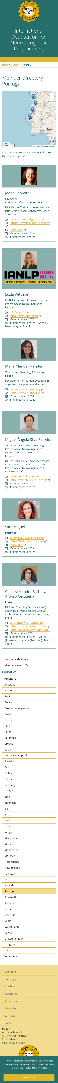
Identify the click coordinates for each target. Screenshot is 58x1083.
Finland (9, 773)
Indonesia (10, 802)
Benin (8, 696)
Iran (7, 808)
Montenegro (12, 850)
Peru (7, 879)
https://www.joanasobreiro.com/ (30, 222)
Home (5, 64)
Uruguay (10, 944)
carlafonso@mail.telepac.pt (26, 622)
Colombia (10, 737)
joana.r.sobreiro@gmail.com (27, 219)
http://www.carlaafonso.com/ (28, 626)
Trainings (10, 979)
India (7, 796)
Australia (10, 684)
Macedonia (11, 838)
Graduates (10, 993)
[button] (32, 110)
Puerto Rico (12, 897)
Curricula (9, 1015)
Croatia (9, 743)
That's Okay (29, 1077)
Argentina (10, 678)
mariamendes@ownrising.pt (27, 389)
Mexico (9, 844)
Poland (9, 885)
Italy (7, 820)
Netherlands (12, 861)
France (9, 779)
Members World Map (17, 665)
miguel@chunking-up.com (25, 476)
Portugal (10, 891)
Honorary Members (16, 659)
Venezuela (11, 956)
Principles (10, 1008)
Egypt (8, 767)
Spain (8, 921)
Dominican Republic (17, 755)
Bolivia (9, 702)
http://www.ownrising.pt (25, 392)
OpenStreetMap (49, 146)
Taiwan (9, 932)
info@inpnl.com (19, 312)
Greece (9, 791)
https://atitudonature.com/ (27, 541)
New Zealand (12, 867)
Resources (10, 1001)
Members (15, 64)
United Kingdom (14, 938)
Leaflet (37, 146)
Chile (7, 726)
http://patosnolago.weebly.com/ (30, 629)
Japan (8, 826)
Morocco (10, 856)
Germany (10, 785)
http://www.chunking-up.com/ (28, 480)
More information (39, 1068)
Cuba (8, 749)
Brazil (8, 714)
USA (7, 950)
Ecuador (9, 761)
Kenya (8, 832)
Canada (9, 720)
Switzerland (12, 926)
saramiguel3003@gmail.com (27, 537)
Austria (9, 690)
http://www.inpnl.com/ (24, 315)
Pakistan (10, 873)
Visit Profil (16, 230)
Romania (10, 903)
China (8, 731)
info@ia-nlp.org (15, 1042)
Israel (8, 814)
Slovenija (10, 915)
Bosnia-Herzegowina (17, 708)
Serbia (8, 909)
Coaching (9, 986)
